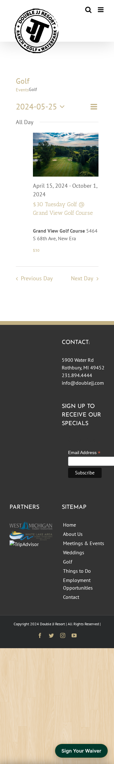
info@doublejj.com (83, 383)
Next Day (82, 278)
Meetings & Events (83, 543)
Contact (71, 597)
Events (22, 90)
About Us (73, 534)
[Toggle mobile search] (88, 9)
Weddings (73, 552)
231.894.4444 (77, 375)
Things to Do (77, 571)
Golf (67, 561)
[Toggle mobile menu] (101, 9)
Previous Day (37, 278)
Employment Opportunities (78, 584)
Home (69, 525)
